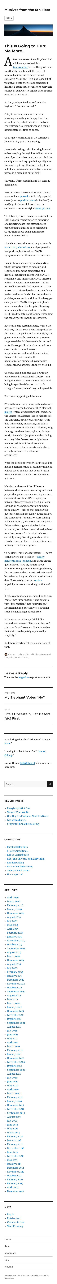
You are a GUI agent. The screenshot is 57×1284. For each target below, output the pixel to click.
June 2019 (12, 1124)
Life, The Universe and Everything (26, 858)
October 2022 (14, 987)
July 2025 (12, 921)
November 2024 (16, 940)
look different (27, 763)
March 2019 (13, 1132)
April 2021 (12, 1042)
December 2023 (15, 960)
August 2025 (14, 917)
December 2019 (15, 1105)
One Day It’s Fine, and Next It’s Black (27, 816)
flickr (7, 1246)
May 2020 (12, 1085)
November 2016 (15, 1148)
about (7, 743)
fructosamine (20, 67)
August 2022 (14, 995)
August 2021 (14, 1026)
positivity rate (28, 200)
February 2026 (15, 905)
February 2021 (15, 1050)
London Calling (22, 657)
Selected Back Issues (18, 870)
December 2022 (15, 979)
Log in (10, 1214)
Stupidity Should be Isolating (23, 823)
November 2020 (16, 1062)
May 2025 (12, 924)
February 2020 (15, 1097)
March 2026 (13, 901)
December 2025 (15, 913)
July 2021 (12, 1030)
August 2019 (14, 1116)
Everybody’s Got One (18, 808)
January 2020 (14, 1101)
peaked (24, 196)
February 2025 (15, 932)
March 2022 (13, 1003)
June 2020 (12, 1081)
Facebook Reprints (17, 847)
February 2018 (15, 1136)
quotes (8, 411)
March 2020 (13, 1093)
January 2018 (14, 1140)
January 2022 (14, 1007)
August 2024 (14, 952)
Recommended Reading (20, 866)
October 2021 (14, 1018)
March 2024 (13, 956)
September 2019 (16, 1113)
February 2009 (15, 1183)
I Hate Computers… (17, 850)
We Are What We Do (18, 812)
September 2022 (16, 991)
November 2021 (15, 1015)
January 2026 (14, 909)
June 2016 (12, 1152)
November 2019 (15, 1109)
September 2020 (16, 1069)
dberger (12, 654)
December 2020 (15, 1058)
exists (38, 580)
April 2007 (12, 1187)
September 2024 (16, 948)
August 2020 (14, 1073)
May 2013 (12, 1160)
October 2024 (14, 944)
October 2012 (14, 1175)
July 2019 (12, 1120)
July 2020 (12, 1077)
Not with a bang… (17, 820)
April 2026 (13, 897)
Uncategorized (15, 874)
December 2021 (15, 1011)
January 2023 (14, 975)
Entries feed (13, 1218)
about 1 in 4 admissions (17, 247)
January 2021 (14, 1054)
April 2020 (13, 1089)
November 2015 (15, 1156)
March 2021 (13, 1046)
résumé (8, 1266)
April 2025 (13, 928)
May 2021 (12, 1038)
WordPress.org (15, 1226)
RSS (6, 1260)
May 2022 (12, 999)
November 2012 (15, 1171)
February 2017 (15, 1144)
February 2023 (15, 971)
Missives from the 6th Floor (27, 10)
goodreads (10, 1253)
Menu (9, 18)
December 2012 (15, 1167)
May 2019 (12, 1128)
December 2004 (15, 1191)
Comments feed (15, 1222)
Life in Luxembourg (18, 854)
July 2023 (12, 968)
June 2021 (12, 1034)
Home (7, 1239)
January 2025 (14, 936)
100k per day (43, 208)
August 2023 (14, 964)
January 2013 (14, 1163)
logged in (24, 677)
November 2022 (16, 983)
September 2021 (16, 1022)
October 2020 (14, 1065)
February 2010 (15, 1179)
